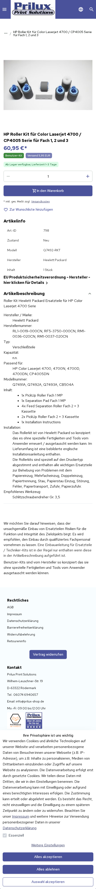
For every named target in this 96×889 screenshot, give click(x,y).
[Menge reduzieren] (8, 176)
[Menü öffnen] (4, 9)
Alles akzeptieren (48, 856)
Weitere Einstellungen (48, 845)
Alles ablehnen (48, 869)
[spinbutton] (48, 176)
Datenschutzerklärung (19, 828)
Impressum (20, 816)
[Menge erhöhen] (87, 176)
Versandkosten (40, 201)
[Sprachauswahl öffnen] (80, 9)
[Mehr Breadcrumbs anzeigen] (6, 33)
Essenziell (16, 835)
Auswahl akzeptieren (48, 881)
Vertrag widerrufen (48, 654)
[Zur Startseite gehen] (33, 9)
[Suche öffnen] (91, 9)
